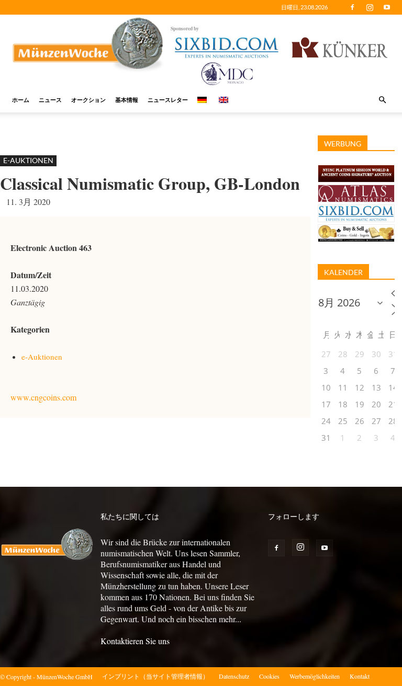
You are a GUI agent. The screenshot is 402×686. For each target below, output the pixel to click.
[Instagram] (369, 7)
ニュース (50, 99)
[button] (382, 100)
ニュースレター (168, 99)
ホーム (20, 99)
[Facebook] (352, 7)
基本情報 (126, 99)
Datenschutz (234, 676)
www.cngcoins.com (43, 397)
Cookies (269, 676)
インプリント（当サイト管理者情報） (155, 676)
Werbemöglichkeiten (314, 676)
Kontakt (360, 676)
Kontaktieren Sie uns (135, 640)
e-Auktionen (28, 160)
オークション (88, 99)
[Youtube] (387, 7)
